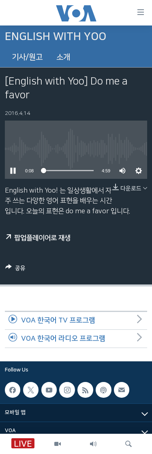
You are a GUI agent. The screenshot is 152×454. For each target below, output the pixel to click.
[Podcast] (103, 389)
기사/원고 (27, 57)
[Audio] (93, 444)
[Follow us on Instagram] (67, 389)
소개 (63, 57)
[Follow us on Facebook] (12, 389)
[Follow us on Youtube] (49, 389)
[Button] (15, 270)
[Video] (57, 444)
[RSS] (85, 389)
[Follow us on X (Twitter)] (31, 389)
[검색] (128, 444)
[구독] (121, 389)
